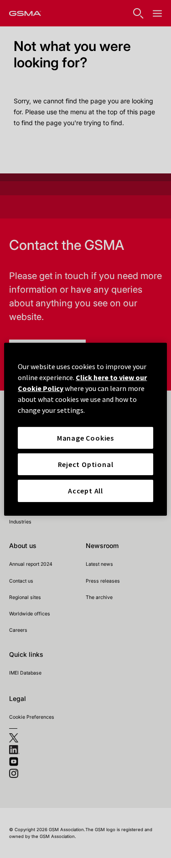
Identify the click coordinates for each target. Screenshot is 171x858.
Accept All (85, 490)
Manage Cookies (85, 437)
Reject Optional (86, 464)
